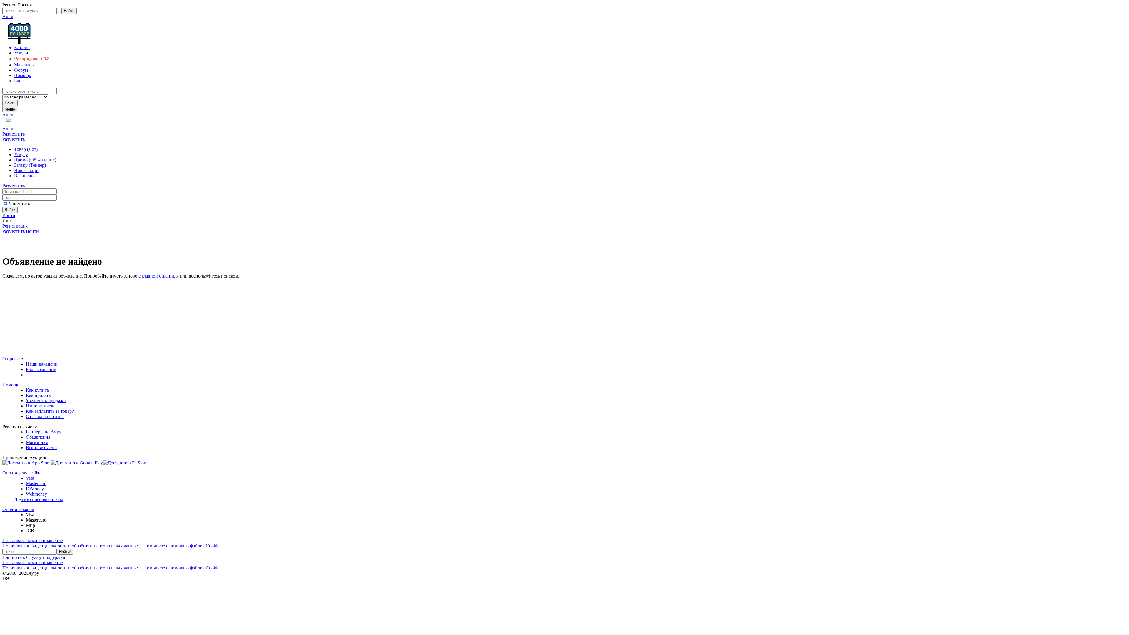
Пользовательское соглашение (32, 540)
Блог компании (41, 369)
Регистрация (15, 225)
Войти (8, 215)
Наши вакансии (42, 364)
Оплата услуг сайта (21, 472)
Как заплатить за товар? (50, 411)
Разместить (13, 133)
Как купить (37, 389)
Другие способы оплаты (38, 499)
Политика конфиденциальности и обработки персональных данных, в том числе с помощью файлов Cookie (110, 545)
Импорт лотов (40, 405)
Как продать (38, 395)
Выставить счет (41, 447)
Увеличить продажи (46, 400)
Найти (10, 103)
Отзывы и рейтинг (45, 416)
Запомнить (19, 203)
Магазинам (37, 442)
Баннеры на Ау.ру (43, 431)
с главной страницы (158, 275)
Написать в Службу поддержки (33, 557)
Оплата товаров (18, 509)
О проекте (12, 358)
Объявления (38, 437)
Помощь (10, 384)
